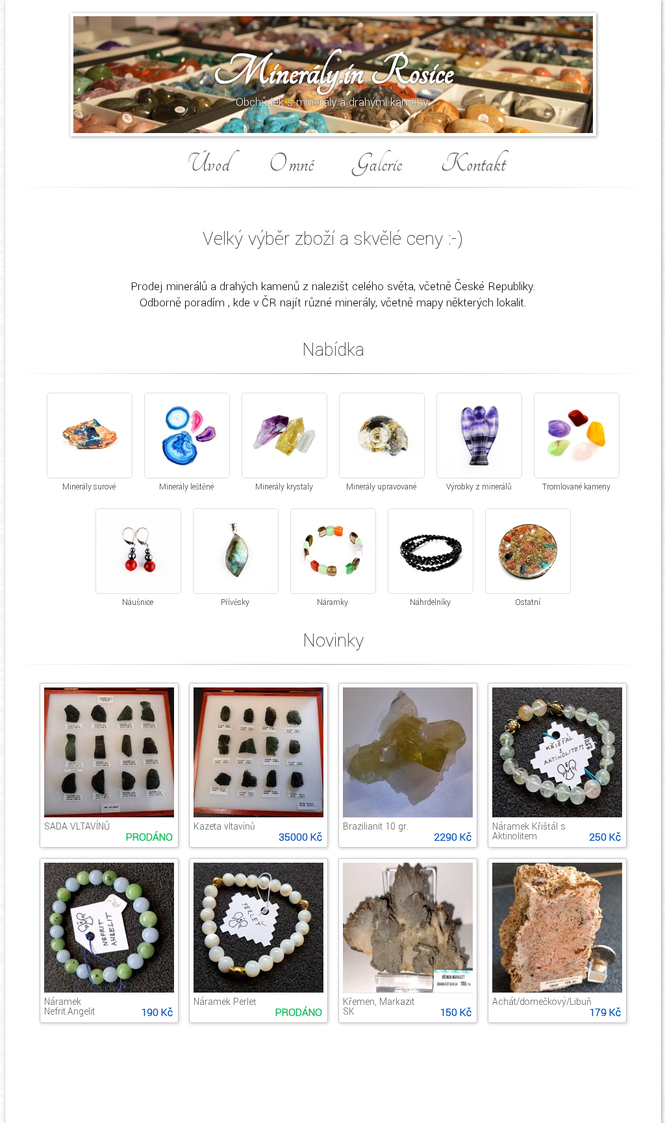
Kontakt (473, 164)
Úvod (209, 164)
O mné (291, 164)
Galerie (377, 164)
